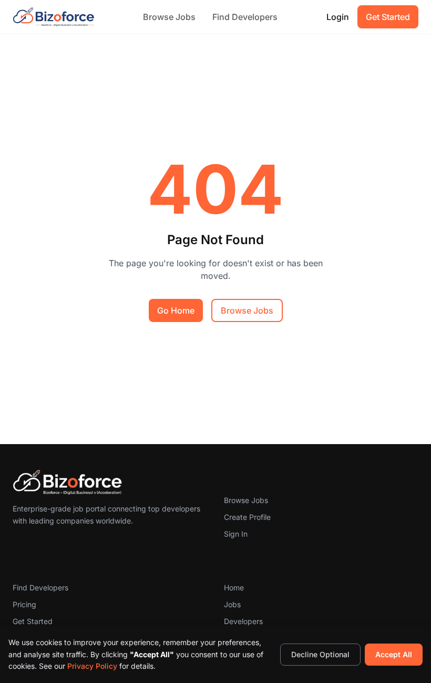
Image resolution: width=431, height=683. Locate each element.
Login (337, 17)
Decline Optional (320, 654)
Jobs (232, 604)
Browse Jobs (169, 17)
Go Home (175, 310)
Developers (243, 621)
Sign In (236, 533)
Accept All (393, 654)
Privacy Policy (92, 665)
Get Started (388, 17)
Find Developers (245, 17)
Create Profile (247, 517)
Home (234, 587)
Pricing (24, 604)
